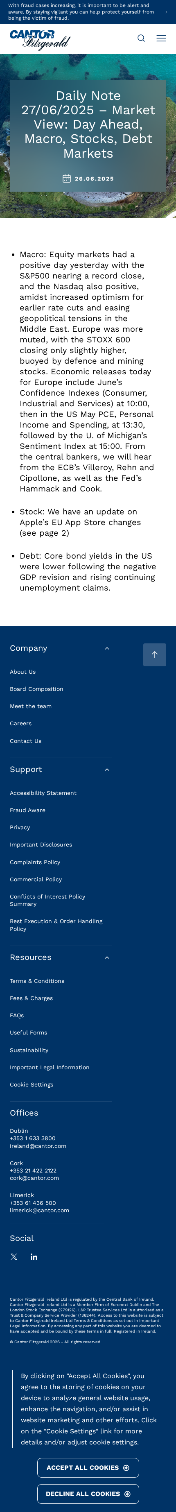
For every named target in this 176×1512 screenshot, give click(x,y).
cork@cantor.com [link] (34, 1178)
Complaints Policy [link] (35, 862)
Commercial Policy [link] (36, 879)
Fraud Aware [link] (27, 810)
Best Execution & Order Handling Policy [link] (56, 925)
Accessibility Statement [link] (43, 793)
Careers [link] (21, 723)
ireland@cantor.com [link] (38, 1146)
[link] (40, 41)
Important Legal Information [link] (50, 1067)
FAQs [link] (17, 1015)
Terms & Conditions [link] (37, 981)
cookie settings (113, 1442)
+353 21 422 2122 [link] (33, 1170)
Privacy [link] (20, 827)
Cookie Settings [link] (31, 1084)
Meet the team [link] (31, 706)
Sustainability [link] (29, 1050)
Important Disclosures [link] (41, 844)
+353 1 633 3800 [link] (33, 1138)
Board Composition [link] (36, 689)
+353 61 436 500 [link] (33, 1203)
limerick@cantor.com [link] (39, 1210)
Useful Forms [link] (28, 1032)
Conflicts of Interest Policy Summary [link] (47, 900)
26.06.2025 (94, 178)
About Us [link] (23, 671)
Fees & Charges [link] (31, 998)
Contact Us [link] (25, 741)
